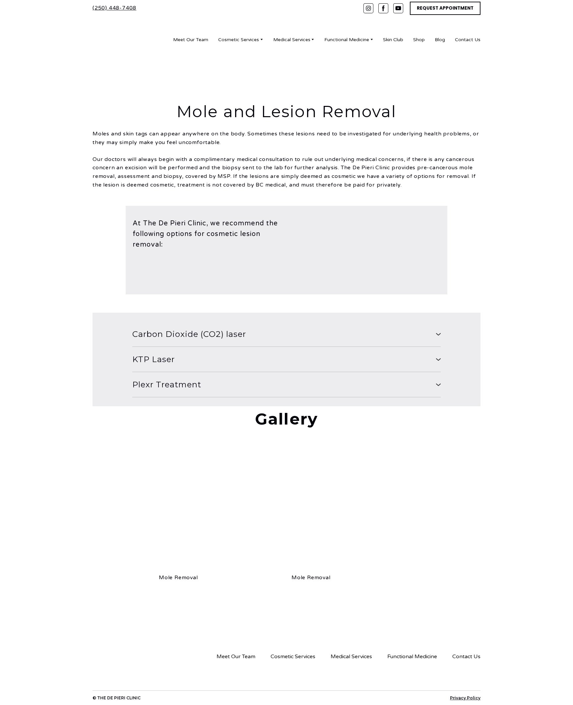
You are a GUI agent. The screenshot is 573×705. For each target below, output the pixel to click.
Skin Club (393, 39)
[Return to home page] (118, 39)
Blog (440, 39)
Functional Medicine (346, 39)
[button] (368, 8)
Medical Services (291, 39)
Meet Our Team (190, 39)
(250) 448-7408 (114, 8)
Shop (419, 39)
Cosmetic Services (238, 39)
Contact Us (467, 39)
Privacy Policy (465, 697)
